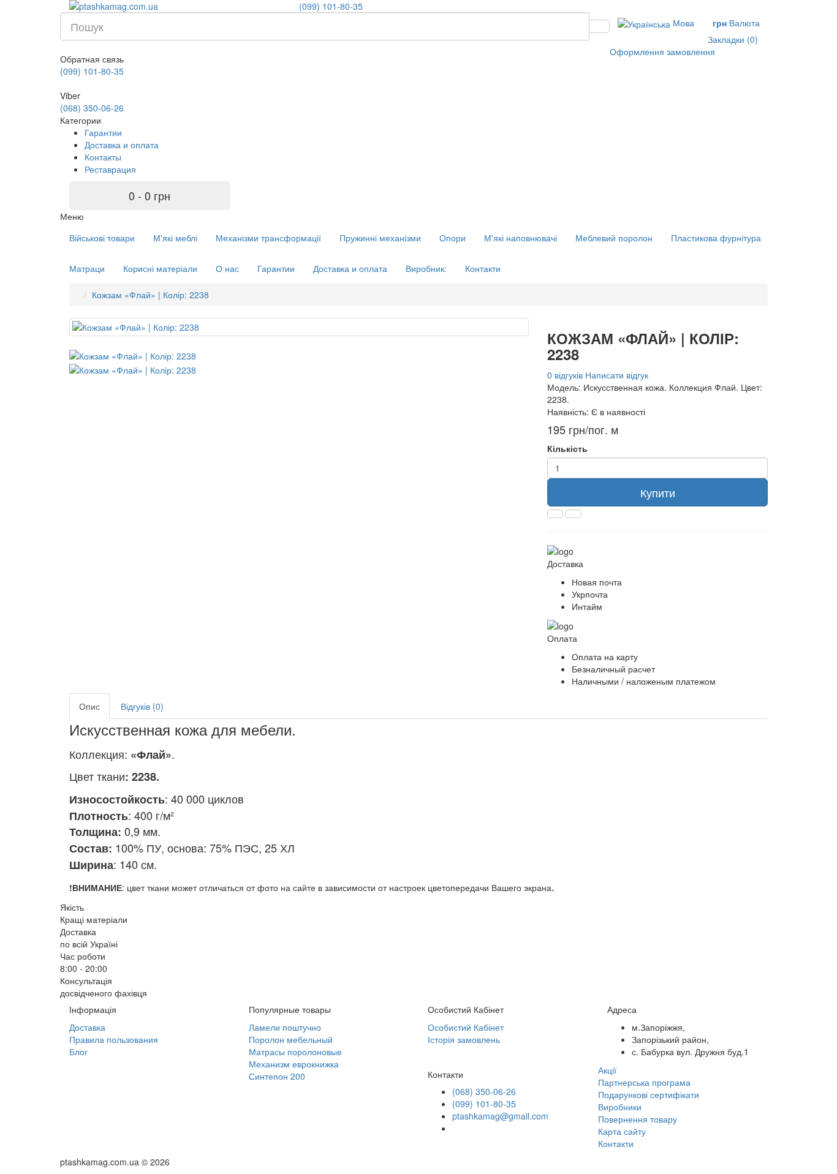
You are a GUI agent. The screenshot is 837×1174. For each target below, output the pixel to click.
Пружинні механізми (380, 237)
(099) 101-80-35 (331, 6)
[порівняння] (573, 514)
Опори (452, 237)
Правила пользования (113, 1039)
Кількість (567, 448)
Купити (657, 492)
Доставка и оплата (122, 144)
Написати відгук (616, 375)
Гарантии (103, 132)
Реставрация (110, 169)
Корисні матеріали (160, 268)
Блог (78, 1051)
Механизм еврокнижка (294, 1064)
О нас (227, 268)
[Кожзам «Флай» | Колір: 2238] (299, 327)
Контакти (483, 268)
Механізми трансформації (268, 237)
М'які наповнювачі (520, 237)
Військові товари (102, 237)
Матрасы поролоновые (295, 1051)
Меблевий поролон (614, 237)
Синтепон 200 (277, 1076)
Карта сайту (622, 1131)
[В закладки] (555, 514)
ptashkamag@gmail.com (500, 1116)
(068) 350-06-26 (92, 108)
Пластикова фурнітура (716, 237)
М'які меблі (175, 237)
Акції (607, 1070)
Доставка (87, 1027)
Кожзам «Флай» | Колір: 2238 (150, 294)
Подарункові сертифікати (648, 1094)
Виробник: (426, 268)
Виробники (620, 1107)
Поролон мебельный (291, 1039)
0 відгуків (565, 375)
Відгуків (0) (142, 706)
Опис (89, 706)
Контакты (103, 157)
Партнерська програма (644, 1082)
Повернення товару (637, 1119)
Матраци (87, 268)
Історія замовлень (464, 1039)
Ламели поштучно (285, 1027)
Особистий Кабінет (466, 1027)
